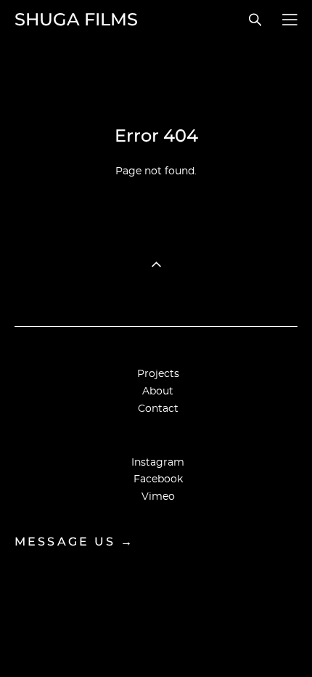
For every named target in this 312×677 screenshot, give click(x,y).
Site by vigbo (156, 642)
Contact (158, 409)
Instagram (157, 463)
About (157, 391)
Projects (158, 374)
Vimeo (158, 497)
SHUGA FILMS (76, 19)
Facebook (158, 479)
